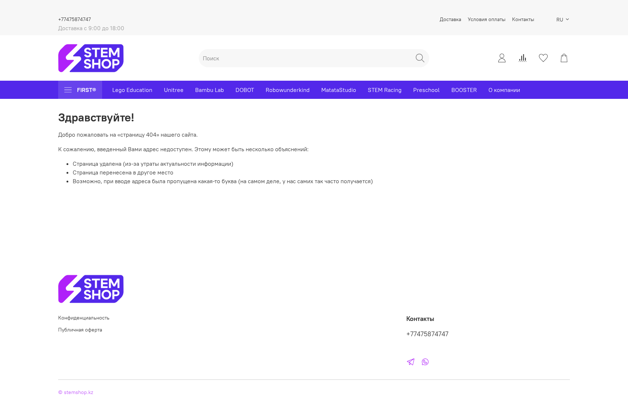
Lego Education (132, 89)
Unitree (174, 89)
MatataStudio (338, 89)
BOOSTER (464, 89)
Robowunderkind (288, 89)
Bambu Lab (209, 89)
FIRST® (86, 89)
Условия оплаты (487, 19)
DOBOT (245, 89)
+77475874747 (74, 19)
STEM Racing (385, 89)
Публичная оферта (80, 329)
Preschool (426, 89)
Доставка (450, 19)
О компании (504, 89)
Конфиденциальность (83, 317)
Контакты (523, 19)
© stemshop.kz (75, 392)
